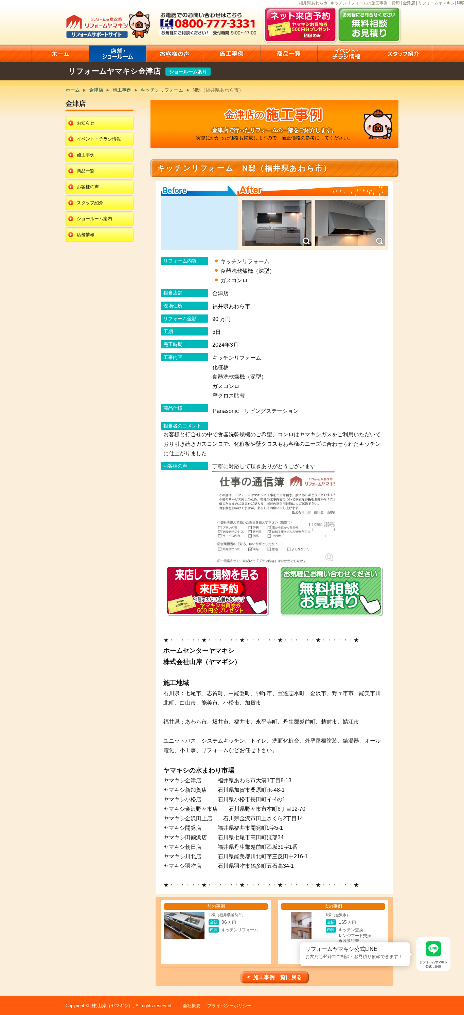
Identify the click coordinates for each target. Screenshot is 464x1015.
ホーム (73, 90)
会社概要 (191, 1005)
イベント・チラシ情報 (99, 138)
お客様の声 (88, 186)
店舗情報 (85, 234)
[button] (300, 942)
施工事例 (121, 90)
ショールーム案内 (94, 218)
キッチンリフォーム (162, 90)
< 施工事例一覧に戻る (274, 977)
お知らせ (85, 123)
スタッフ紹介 (90, 202)
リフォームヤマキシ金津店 (114, 71)
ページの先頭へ (456, 990)
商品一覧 (85, 170)
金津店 (96, 90)
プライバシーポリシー (229, 1005)
